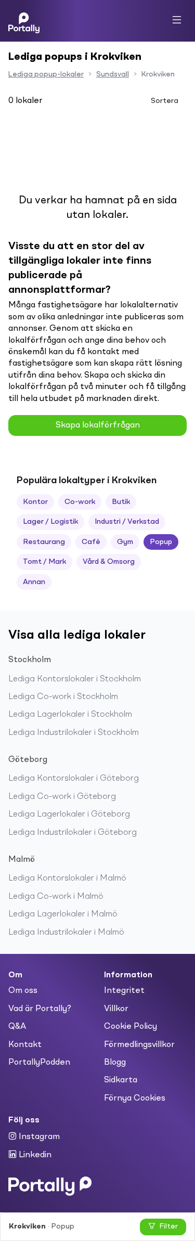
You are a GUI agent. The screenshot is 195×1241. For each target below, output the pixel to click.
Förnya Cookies (134, 1098)
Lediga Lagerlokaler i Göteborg (69, 814)
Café (91, 542)
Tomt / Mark (44, 561)
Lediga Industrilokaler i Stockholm (73, 733)
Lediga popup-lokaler (46, 74)
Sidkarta (120, 1080)
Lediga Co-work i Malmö (55, 897)
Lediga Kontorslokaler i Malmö (67, 878)
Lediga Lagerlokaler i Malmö (63, 914)
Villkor (116, 1009)
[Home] (24, 20)
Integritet (124, 991)
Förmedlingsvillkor (139, 1045)
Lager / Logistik (50, 521)
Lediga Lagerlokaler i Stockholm (70, 714)
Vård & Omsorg (109, 561)
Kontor (35, 502)
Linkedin (34, 1155)
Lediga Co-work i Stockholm (63, 697)
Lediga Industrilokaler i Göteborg (72, 833)
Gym (125, 542)
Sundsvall (112, 74)
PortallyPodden (39, 1062)
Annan (34, 582)
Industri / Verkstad (127, 521)
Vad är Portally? (39, 1009)
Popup (161, 542)
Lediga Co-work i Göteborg (62, 797)
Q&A (17, 1027)
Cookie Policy (130, 1027)
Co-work (79, 502)
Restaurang (44, 542)
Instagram (38, 1137)
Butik (121, 502)
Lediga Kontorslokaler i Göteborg (73, 778)
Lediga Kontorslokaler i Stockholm (74, 679)
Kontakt (25, 1045)
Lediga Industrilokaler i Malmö (66, 932)
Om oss (22, 991)
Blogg (115, 1062)
